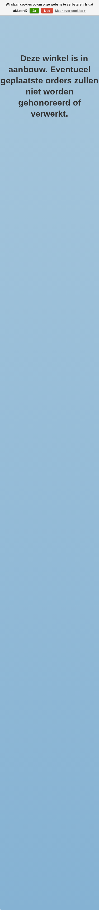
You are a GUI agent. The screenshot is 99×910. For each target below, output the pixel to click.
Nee (47, 11)
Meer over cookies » (70, 11)
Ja (34, 11)
